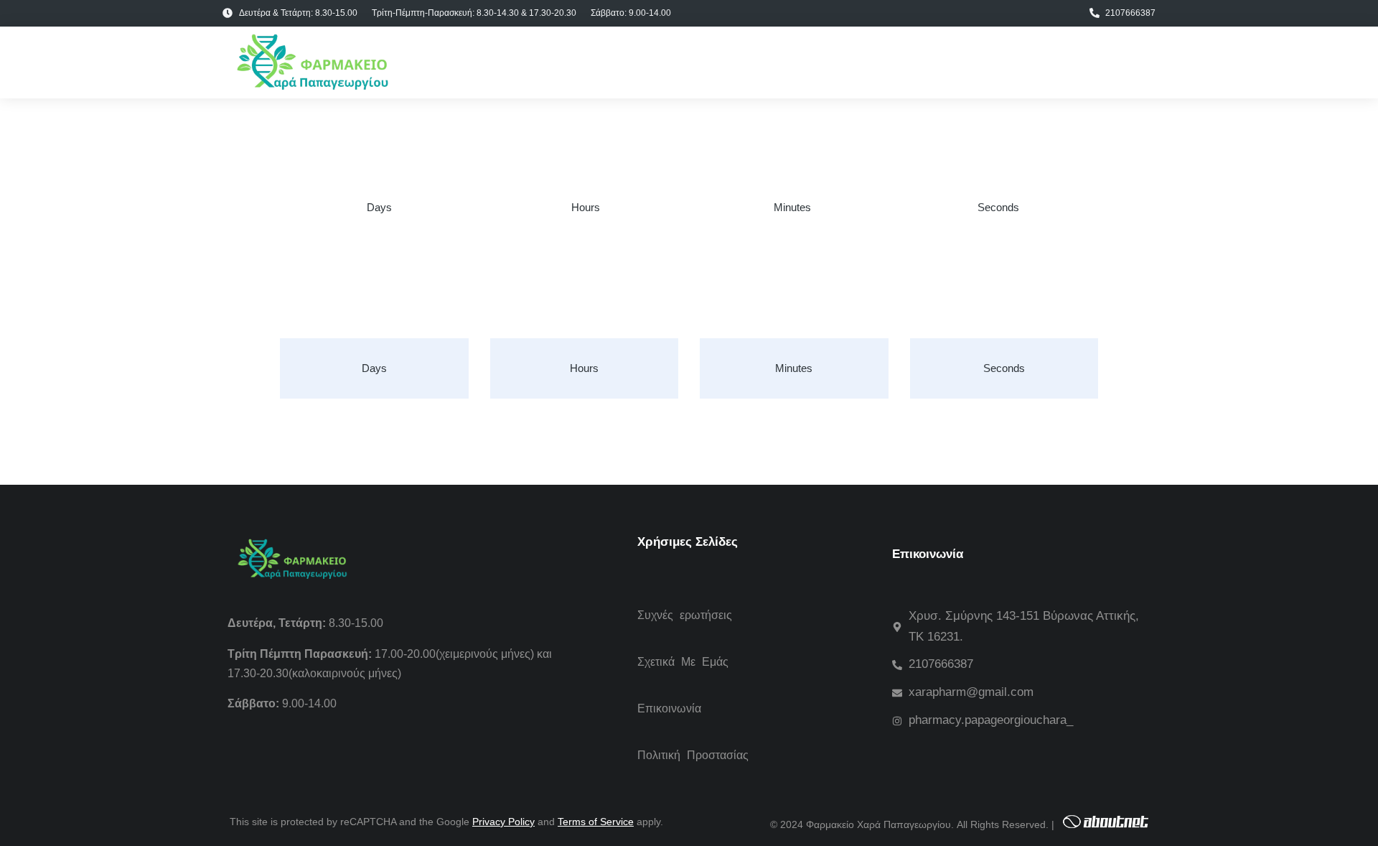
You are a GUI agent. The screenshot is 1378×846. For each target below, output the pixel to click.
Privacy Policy (503, 821)
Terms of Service (596, 821)
